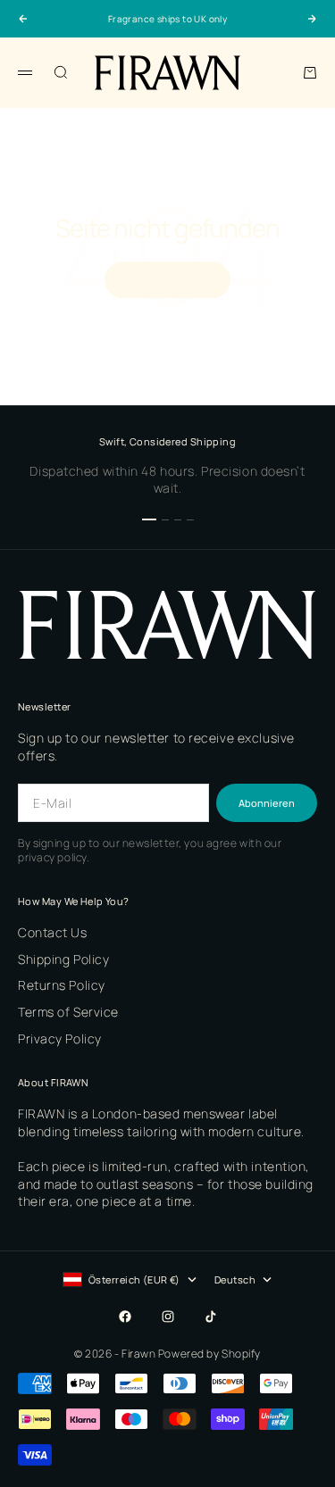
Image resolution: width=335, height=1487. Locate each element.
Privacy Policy (60, 1038)
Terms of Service (68, 1011)
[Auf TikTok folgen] (211, 1316)
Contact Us (53, 932)
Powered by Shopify (209, 1353)
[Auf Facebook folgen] (125, 1316)
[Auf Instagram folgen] (168, 1316)
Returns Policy (61, 984)
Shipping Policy (63, 959)
